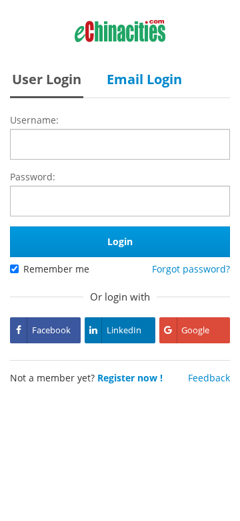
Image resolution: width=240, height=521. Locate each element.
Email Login (144, 79)
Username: (34, 120)
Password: (32, 176)
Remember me (56, 269)
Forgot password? (191, 269)
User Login (46, 79)
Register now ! (130, 377)
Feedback (209, 377)
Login (120, 241)
